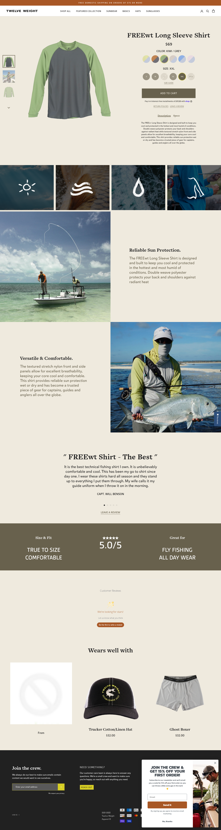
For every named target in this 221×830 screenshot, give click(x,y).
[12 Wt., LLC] (22, 11)
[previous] (9, 44)
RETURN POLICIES (160, 106)
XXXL (191, 76)
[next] (9, 107)
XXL (182, 76)
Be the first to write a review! (110, 625)
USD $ (14, 815)
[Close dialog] (215, 763)
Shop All (65, 11)
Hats (138, 11)
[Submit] (61, 787)
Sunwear (111, 11)
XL (173, 76)
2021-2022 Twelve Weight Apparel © (108, 815)
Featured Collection (88, 11)
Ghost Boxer (180, 729)
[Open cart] (213, 10)
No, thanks (167, 821)
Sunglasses (153, 11)
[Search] (207, 11)
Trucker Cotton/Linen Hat (110, 729)
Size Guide (168, 83)
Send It (167, 805)
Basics (126, 11)
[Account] (202, 11)
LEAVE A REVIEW (177, 106)
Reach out (86, 787)
